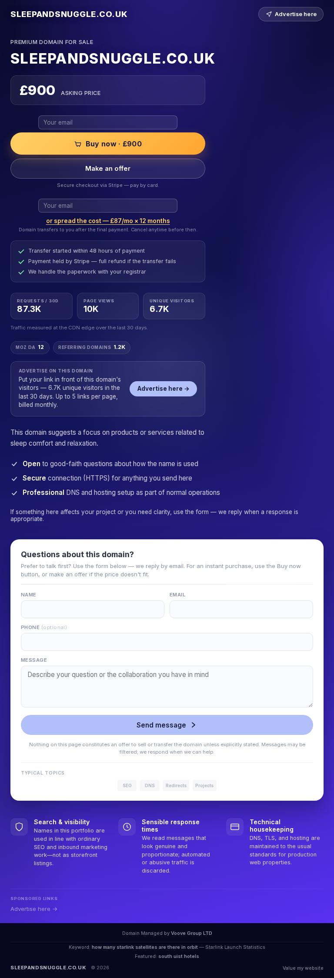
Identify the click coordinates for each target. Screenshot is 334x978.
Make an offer (107, 169)
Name (29, 595)
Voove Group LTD (191, 933)
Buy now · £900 (114, 143)
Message (34, 660)
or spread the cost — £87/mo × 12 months (108, 220)
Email (177, 595)
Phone (44, 627)
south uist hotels (178, 956)
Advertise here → (163, 388)
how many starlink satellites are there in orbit (145, 947)
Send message (161, 725)
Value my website (303, 968)
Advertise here (296, 14)
